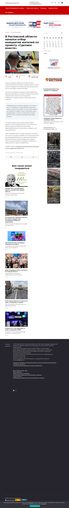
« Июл (45, 53)
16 (61, 43)
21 (55, 45)
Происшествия (53, 8)
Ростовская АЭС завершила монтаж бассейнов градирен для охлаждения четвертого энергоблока (16, 220)
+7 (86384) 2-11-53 (34, 2)
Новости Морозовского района (15, 8)
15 (58, 43)
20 (53, 45)
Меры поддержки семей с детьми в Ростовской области (16, 270)
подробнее (31, 502)
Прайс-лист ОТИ (17, 376)
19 (50, 45)
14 (55, 43)
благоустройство (10, 152)
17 (44, 45)
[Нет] (67, 504)
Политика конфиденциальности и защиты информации (27, 365)
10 (44, 43)
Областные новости (32, 8)
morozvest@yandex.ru (35, 3)
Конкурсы (43, 8)
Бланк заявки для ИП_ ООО (20, 370)
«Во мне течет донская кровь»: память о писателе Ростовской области (14, 190)
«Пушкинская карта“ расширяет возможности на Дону (15, 243)
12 (50, 43)
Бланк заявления (17, 372)
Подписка (7, 346)
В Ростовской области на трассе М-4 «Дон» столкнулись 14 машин (16, 301)
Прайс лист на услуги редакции (21, 373)
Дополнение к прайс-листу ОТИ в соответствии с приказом (28, 377)
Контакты (7, 344)
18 (47, 45)
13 (53, 43)
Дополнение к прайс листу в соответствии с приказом (27, 375)
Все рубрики (9, 12)
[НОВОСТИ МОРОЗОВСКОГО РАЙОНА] (53, 115)
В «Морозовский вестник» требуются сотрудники (51, 89)
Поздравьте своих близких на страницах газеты (53, 119)
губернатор (19, 152)
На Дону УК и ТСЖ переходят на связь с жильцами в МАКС (15, 329)
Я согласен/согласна (34, 506)
